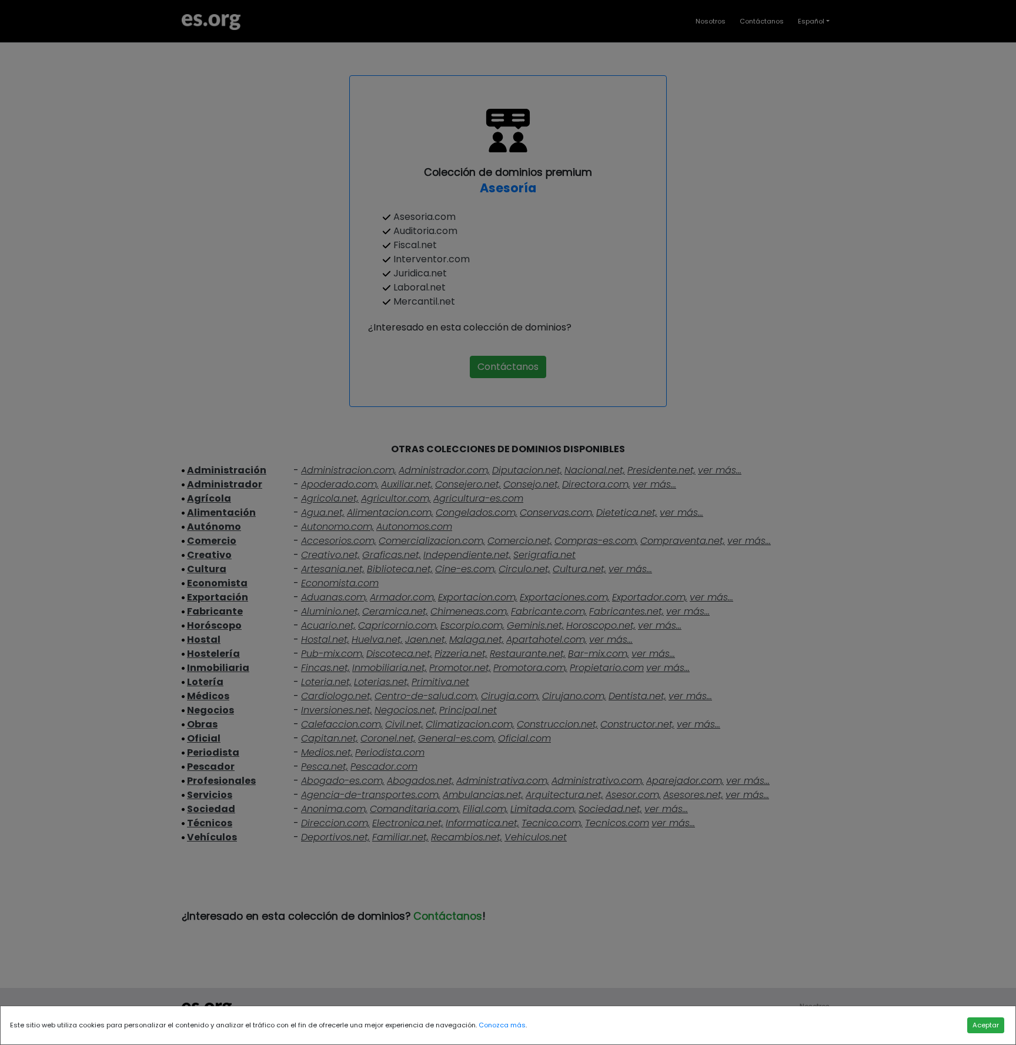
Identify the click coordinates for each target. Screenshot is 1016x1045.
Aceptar (985, 1025)
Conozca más (502, 1025)
